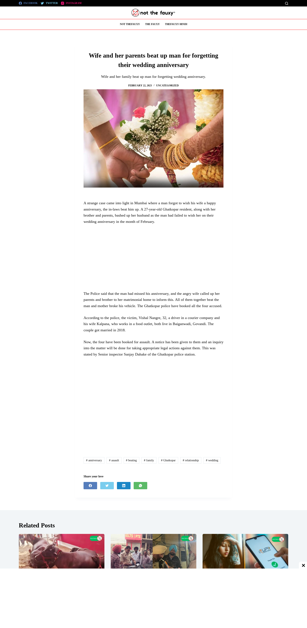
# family (149, 460)
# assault (114, 460)
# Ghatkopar (168, 460)
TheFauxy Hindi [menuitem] (176, 24)
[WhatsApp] (140, 485)
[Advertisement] (153, 260)
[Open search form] (286, 3)
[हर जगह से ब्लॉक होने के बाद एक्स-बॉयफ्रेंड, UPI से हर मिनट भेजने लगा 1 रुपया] (245, 558)
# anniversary (94, 460)
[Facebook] (90, 485)
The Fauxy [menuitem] (152, 24)
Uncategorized (167, 85)
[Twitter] (107, 485)
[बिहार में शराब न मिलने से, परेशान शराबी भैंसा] (61, 558)
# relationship (191, 460)
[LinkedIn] (124, 485)
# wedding (212, 460)
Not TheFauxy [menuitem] (130, 24)
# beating (131, 460)
